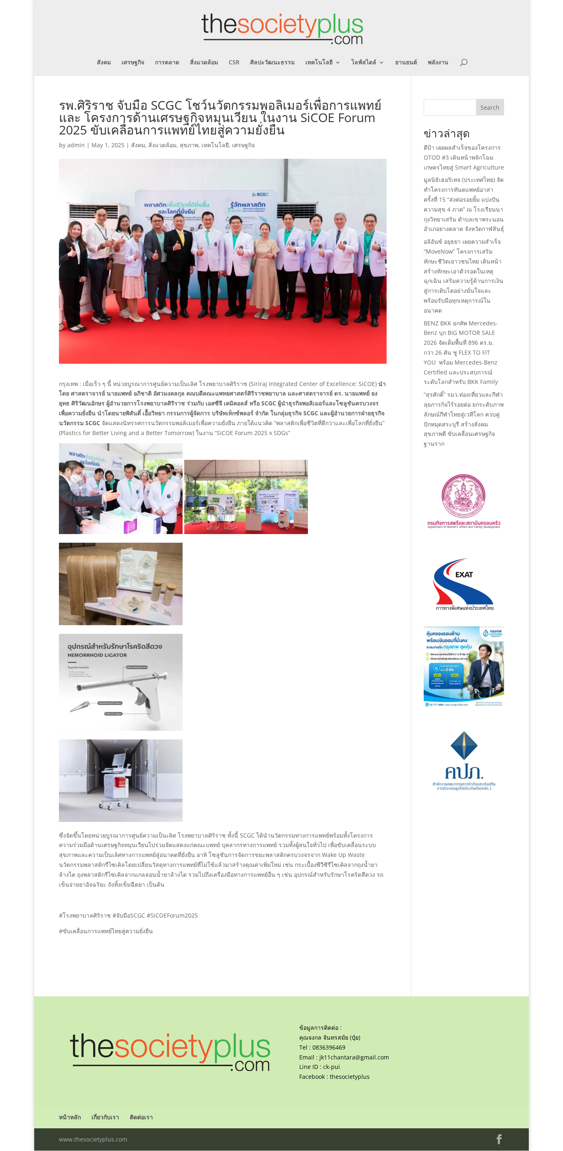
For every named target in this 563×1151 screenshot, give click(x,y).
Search (490, 107)
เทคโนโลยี (319, 62)
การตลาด (167, 62)
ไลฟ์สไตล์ (364, 62)
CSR (234, 62)
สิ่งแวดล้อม (204, 62)
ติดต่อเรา (141, 1117)
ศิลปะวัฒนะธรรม (272, 62)
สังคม (104, 62)
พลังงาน (438, 62)
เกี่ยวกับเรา (105, 1117)
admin (76, 145)
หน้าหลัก (70, 1117)
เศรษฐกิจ (133, 62)
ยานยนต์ (406, 62)
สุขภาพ (189, 145)
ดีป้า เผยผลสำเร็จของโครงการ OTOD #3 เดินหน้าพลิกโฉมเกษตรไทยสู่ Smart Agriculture (464, 157)
